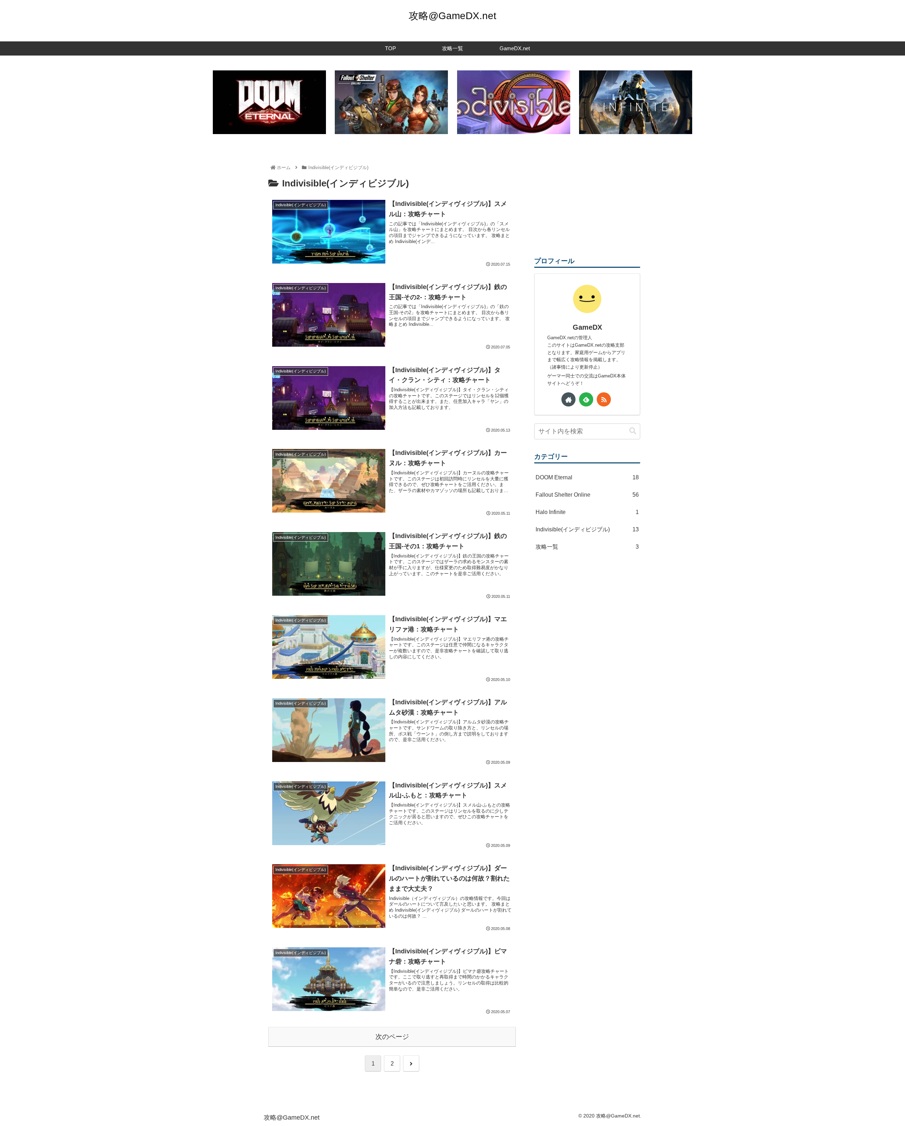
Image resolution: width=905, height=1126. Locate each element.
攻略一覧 (587, 547)
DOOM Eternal (587, 477)
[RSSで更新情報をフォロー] (604, 399)
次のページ (392, 1036)
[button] (632, 431)
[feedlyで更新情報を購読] (586, 399)
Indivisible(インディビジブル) (587, 529)
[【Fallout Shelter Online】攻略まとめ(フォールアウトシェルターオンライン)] (391, 102)
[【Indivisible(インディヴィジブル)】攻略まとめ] (513, 102)
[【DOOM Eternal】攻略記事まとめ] (269, 102)
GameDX (587, 327)
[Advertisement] (587, 202)
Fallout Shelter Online (587, 495)
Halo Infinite (587, 512)
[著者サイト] (568, 399)
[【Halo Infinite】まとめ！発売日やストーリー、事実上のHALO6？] (635, 102)
